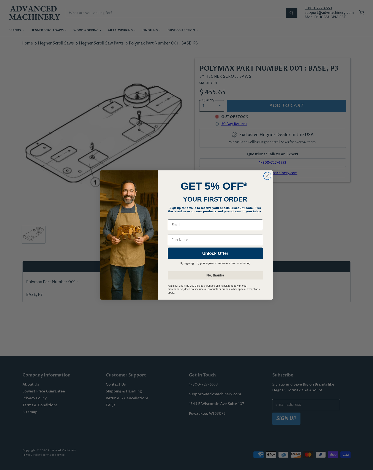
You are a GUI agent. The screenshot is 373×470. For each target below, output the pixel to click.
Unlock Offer (215, 253)
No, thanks (215, 275)
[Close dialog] (267, 176)
